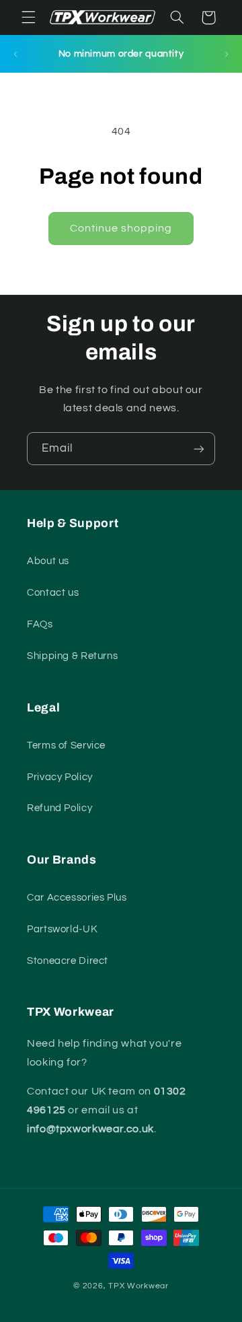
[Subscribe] (199, 448)
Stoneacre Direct (67, 961)
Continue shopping (121, 228)
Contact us (53, 593)
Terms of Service (66, 745)
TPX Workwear (138, 1286)
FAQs (40, 624)
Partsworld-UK (62, 929)
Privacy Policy (60, 777)
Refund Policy (59, 808)
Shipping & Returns (72, 656)
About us (48, 561)
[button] (28, 17)
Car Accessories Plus (77, 898)
